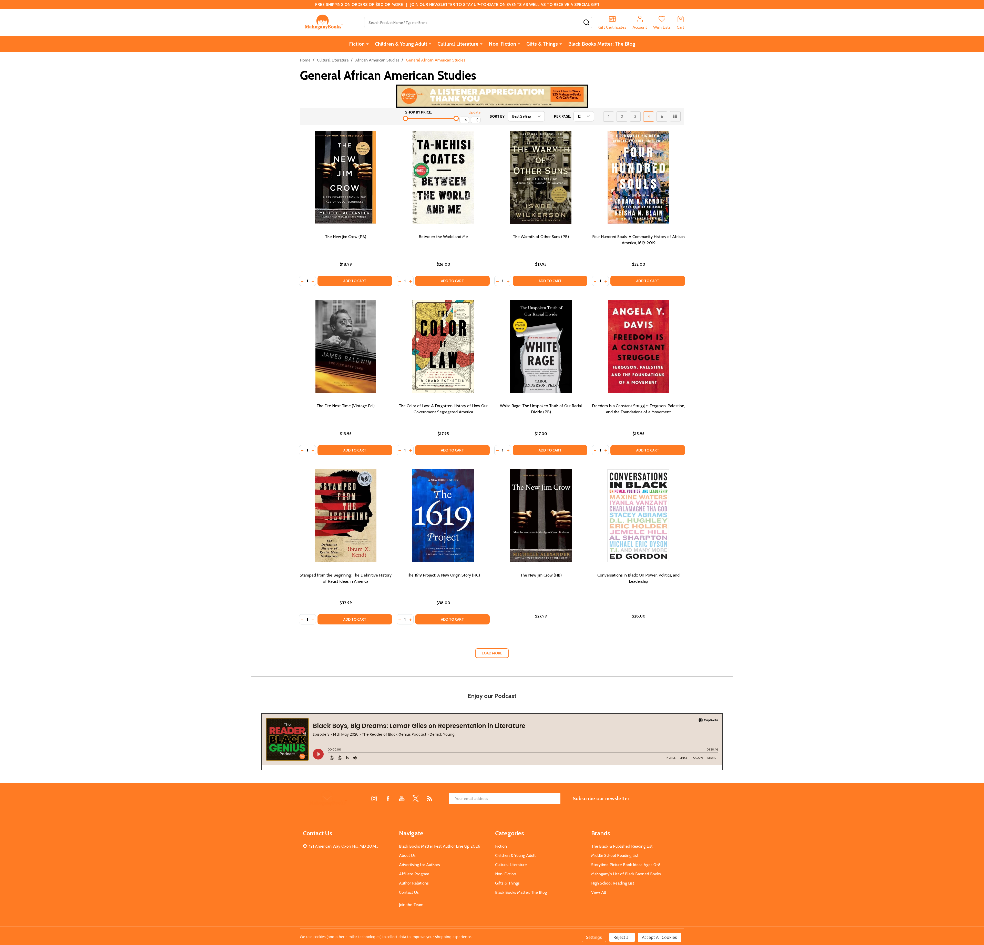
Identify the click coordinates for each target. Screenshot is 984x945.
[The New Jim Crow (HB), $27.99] (540, 515)
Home (305, 60)
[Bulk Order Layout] (675, 116)
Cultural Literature (457, 44)
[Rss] (429, 798)
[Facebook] (388, 798)
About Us (407, 855)
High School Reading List (612, 883)
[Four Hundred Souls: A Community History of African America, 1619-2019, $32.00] (638, 177)
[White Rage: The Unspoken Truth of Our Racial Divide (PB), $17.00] (540, 346)
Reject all (622, 937)
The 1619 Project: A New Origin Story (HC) (443, 575)
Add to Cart (354, 281)
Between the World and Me (443, 236)
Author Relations (414, 883)
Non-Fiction (502, 44)
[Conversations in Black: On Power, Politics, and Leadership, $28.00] (638, 515)
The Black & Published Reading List (622, 846)
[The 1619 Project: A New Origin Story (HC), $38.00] (443, 515)
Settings (594, 937)
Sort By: (497, 116)
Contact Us (409, 892)
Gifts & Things (542, 44)
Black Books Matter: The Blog (601, 44)
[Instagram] (374, 798)
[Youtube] (402, 798)
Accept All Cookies (659, 937)
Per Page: (562, 116)
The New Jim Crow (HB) (541, 575)
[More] (367, 44)
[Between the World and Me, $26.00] (443, 177)
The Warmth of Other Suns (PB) (541, 236)
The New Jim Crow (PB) (345, 236)
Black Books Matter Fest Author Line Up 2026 (439, 846)
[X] (416, 798)
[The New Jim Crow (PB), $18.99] (345, 177)
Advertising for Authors (419, 864)
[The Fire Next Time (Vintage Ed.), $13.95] (345, 346)
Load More (492, 653)
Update (474, 112)
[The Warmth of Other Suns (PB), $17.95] (540, 177)
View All (598, 892)
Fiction (357, 44)
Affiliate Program (414, 873)
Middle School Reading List (615, 855)
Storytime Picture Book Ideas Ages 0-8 (625, 864)
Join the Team (411, 904)
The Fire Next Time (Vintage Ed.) (345, 405)
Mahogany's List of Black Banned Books (626, 873)
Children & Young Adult (401, 44)
